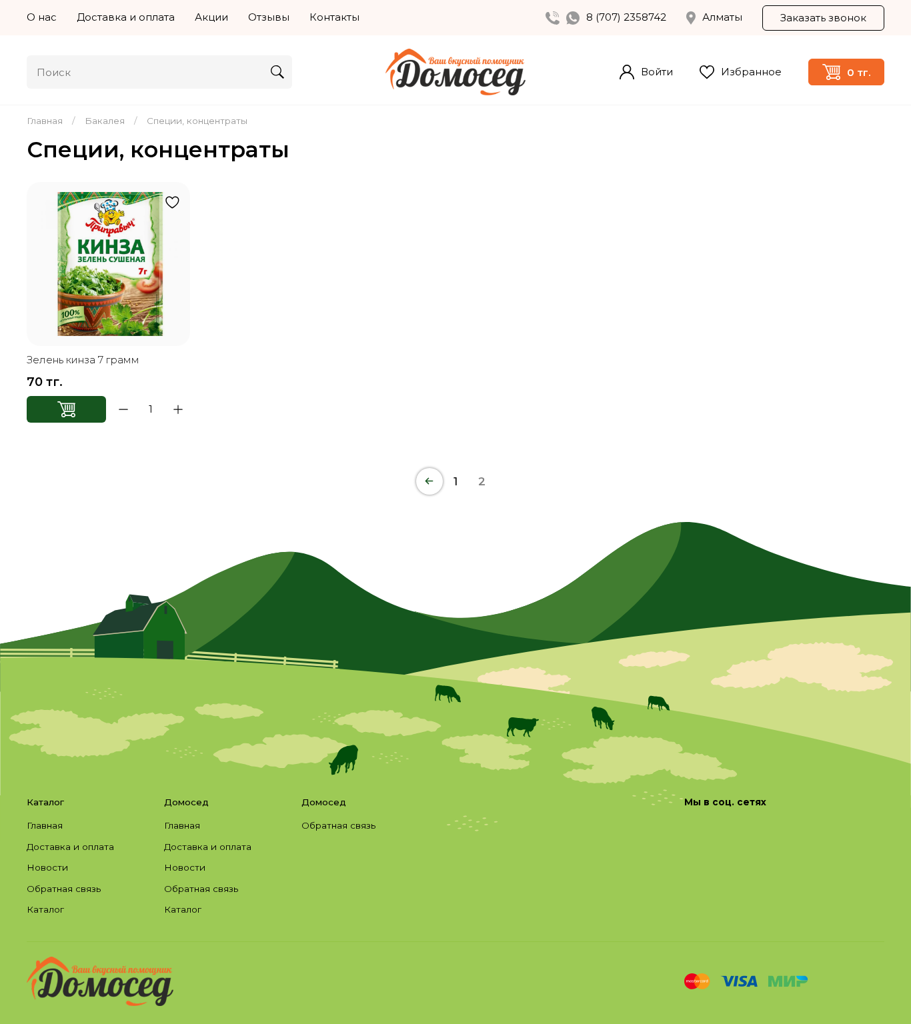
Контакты (334, 17)
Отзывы (268, 17)
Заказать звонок (823, 17)
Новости (47, 867)
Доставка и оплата (126, 17)
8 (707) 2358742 (626, 17)
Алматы (722, 17)
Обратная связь (64, 888)
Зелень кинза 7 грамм (83, 360)
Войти (657, 71)
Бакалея (105, 120)
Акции (211, 17)
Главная (45, 120)
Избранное (751, 71)
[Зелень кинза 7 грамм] (108, 263)
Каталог (45, 909)
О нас (42, 17)
